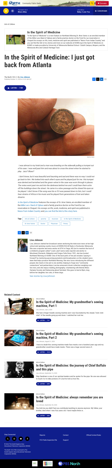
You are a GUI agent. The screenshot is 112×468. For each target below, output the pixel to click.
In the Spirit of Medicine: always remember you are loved (69, 399)
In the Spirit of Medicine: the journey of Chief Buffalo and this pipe (71, 367)
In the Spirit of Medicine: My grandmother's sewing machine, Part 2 (69, 335)
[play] (6, 11)
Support (66, 440)
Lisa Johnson (25, 77)
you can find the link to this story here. (61, 211)
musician (55, 219)
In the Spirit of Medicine (72, 219)
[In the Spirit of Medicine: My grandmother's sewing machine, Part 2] (19, 338)
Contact (65, 435)
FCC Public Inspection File (48, 440)
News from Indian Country (29, 211)
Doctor (43, 223)
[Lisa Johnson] (23, 245)
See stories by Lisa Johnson (42, 276)
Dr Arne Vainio (30, 223)
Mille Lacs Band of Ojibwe (32, 205)
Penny (65, 223)
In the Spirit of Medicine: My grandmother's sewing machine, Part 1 (69, 304)
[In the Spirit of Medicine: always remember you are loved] (19, 401)
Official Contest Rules (93, 435)
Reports (42, 435)
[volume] (12, 11)
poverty (43, 219)
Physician (54, 223)
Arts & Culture (9, 24)
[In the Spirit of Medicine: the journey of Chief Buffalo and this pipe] (19, 370)
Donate (103, 3)
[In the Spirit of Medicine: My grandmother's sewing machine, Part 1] (19, 306)
